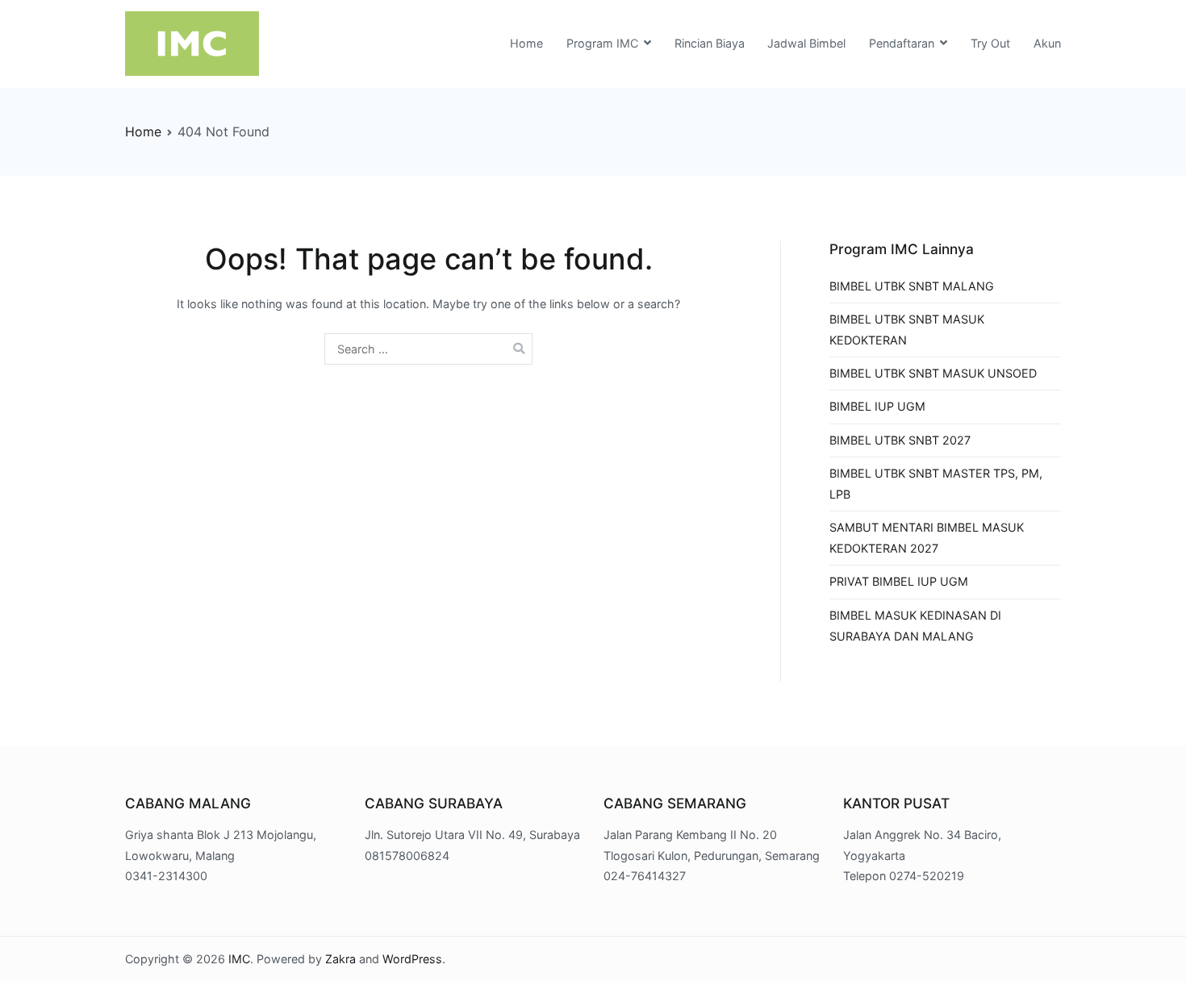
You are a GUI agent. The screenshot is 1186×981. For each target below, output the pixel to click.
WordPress (412, 959)
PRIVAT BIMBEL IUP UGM (898, 581)
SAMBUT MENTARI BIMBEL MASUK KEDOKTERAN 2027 (926, 537)
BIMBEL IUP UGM (877, 406)
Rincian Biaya (709, 43)
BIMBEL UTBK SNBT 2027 (900, 440)
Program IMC (602, 43)
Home (526, 43)
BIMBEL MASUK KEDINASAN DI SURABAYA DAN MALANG (915, 625)
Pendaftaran (901, 43)
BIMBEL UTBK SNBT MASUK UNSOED (933, 373)
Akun (1047, 43)
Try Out (990, 43)
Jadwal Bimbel (806, 43)
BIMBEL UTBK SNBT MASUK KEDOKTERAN (906, 329)
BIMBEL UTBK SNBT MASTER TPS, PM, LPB (935, 483)
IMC (239, 959)
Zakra (340, 959)
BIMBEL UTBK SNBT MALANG (911, 286)
